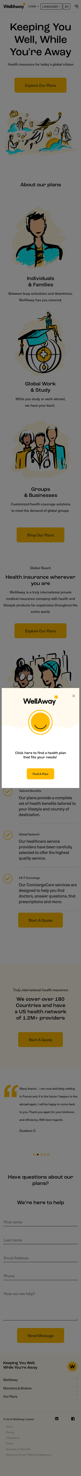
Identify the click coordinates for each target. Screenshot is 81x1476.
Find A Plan (40, 774)
